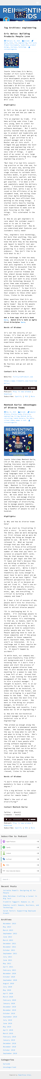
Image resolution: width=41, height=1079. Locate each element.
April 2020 (8, 993)
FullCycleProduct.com (23, 377)
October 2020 (9, 977)
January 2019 (9, 1040)
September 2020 (10, 980)
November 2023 (9, 923)
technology (22, 47)
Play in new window (22, 392)
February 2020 (9, 1000)
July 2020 (7, 987)
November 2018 (9, 1047)
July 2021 (7, 957)
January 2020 (9, 1003)
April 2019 (8, 1030)
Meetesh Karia (26, 416)
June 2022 (7, 937)
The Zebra (29, 418)
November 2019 (9, 1010)
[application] (20, 388)
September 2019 (10, 1017)
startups (13, 47)
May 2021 (7, 963)
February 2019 (9, 1037)
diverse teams (16, 414)
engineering (22, 43)
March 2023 (8, 930)
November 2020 (9, 973)
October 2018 (9, 1050)
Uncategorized (9, 1067)
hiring (16, 416)
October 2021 (9, 950)
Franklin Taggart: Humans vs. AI (18, 902)
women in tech (21, 420)
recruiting (8, 418)
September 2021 (10, 953)
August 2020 (8, 983)
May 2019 (7, 1027)
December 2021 (9, 943)
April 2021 (8, 967)
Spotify (18, 396)
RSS (26, 396)
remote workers (19, 418)
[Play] (7, 388)
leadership (25, 45)
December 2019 (9, 1007)
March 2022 (8, 940)
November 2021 (9, 947)
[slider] (33, 388)
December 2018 (9, 1043)
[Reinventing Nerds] (20, 14)
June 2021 (7, 960)
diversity (26, 414)
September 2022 (10, 933)
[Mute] (29, 388)
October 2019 (9, 1013)
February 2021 (9, 970)
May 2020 (7, 990)
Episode (26, 41)
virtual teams (9, 420)
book (11, 43)
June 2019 (7, 1023)
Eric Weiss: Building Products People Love (17, 35)
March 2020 (8, 997)
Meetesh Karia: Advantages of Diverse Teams (20, 406)
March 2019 (8, 1033)
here (6, 320)
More (33, 396)
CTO (15, 43)
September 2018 (10, 1053)
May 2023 (7, 927)
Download (8, 394)
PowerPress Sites (24, 1075)
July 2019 (7, 1020)
